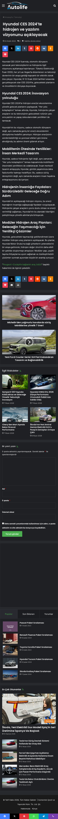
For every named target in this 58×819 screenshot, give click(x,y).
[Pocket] (5, 54)
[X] (11, 48)
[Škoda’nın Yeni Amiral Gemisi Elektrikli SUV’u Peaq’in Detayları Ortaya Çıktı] (43, 414)
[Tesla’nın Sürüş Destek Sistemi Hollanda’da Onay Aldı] (9, 744)
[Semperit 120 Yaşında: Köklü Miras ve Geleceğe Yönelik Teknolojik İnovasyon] (15, 382)
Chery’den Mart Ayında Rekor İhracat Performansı (13, 427)
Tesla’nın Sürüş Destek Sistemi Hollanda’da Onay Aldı (34, 742)
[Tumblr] (24, 48)
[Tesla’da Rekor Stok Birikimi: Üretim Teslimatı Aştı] (9, 783)
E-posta (6, 500)
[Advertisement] (29, 575)
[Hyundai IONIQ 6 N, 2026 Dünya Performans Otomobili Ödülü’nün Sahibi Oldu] (43, 382)
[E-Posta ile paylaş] (11, 285)
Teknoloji (18, 17)
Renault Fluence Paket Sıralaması (36, 635)
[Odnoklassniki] (50, 48)
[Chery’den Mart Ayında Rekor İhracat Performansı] (15, 414)
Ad (4, 489)
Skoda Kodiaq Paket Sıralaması (35, 671)
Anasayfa (8, 17)
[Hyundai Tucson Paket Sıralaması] (10, 663)
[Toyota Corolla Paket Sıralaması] (10, 651)
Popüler (9, 614)
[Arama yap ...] (54, 6)
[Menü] (3, 6)
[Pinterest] (31, 48)
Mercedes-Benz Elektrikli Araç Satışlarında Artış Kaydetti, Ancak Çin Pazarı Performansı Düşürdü (36, 769)
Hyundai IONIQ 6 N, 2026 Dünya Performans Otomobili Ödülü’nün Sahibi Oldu (42, 396)
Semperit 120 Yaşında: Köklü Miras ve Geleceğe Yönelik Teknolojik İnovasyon (14, 396)
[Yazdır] (18, 285)
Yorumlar (48, 614)
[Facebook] (5, 48)
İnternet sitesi (8, 512)
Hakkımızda (25, 809)
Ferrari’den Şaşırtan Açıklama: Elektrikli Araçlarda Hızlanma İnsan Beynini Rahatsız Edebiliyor (36, 756)
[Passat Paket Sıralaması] (10, 626)
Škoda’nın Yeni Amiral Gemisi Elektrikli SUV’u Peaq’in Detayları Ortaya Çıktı (42, 428)
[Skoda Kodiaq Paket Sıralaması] (10, 675)
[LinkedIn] (18, 48)
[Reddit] (37, 48)
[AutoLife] (17, 5)
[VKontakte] (44, 48)
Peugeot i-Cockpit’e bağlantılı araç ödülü (22, 264)
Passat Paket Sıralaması (32, 622)
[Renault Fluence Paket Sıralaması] (10, 639)
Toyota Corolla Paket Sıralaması (36, 647)
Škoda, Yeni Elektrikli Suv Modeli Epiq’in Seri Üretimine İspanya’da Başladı (28, 729)
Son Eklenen (29, 614)
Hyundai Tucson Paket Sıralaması (36, 659)
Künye (34, 809)
